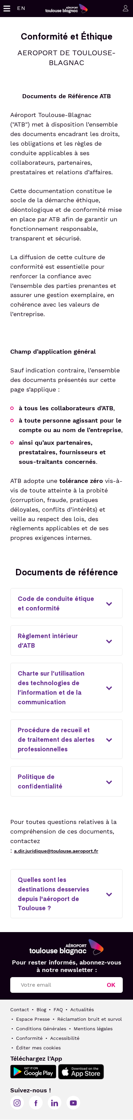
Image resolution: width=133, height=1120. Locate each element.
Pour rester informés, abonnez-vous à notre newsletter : (66, 966)
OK (111, 984)
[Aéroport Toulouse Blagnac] (66, 947)
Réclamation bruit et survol (89, 1019)
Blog (41, 1009)
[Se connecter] (124, 7)
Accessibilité (64, 1038)
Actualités (82, 1009)
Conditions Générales (41, 1028)
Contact (19, 1009)
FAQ (58, 1009)
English (21, 8)
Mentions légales (93, 1028)
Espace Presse (33, 1019)
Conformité (29, 1038)
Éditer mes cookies (38, 1047)
